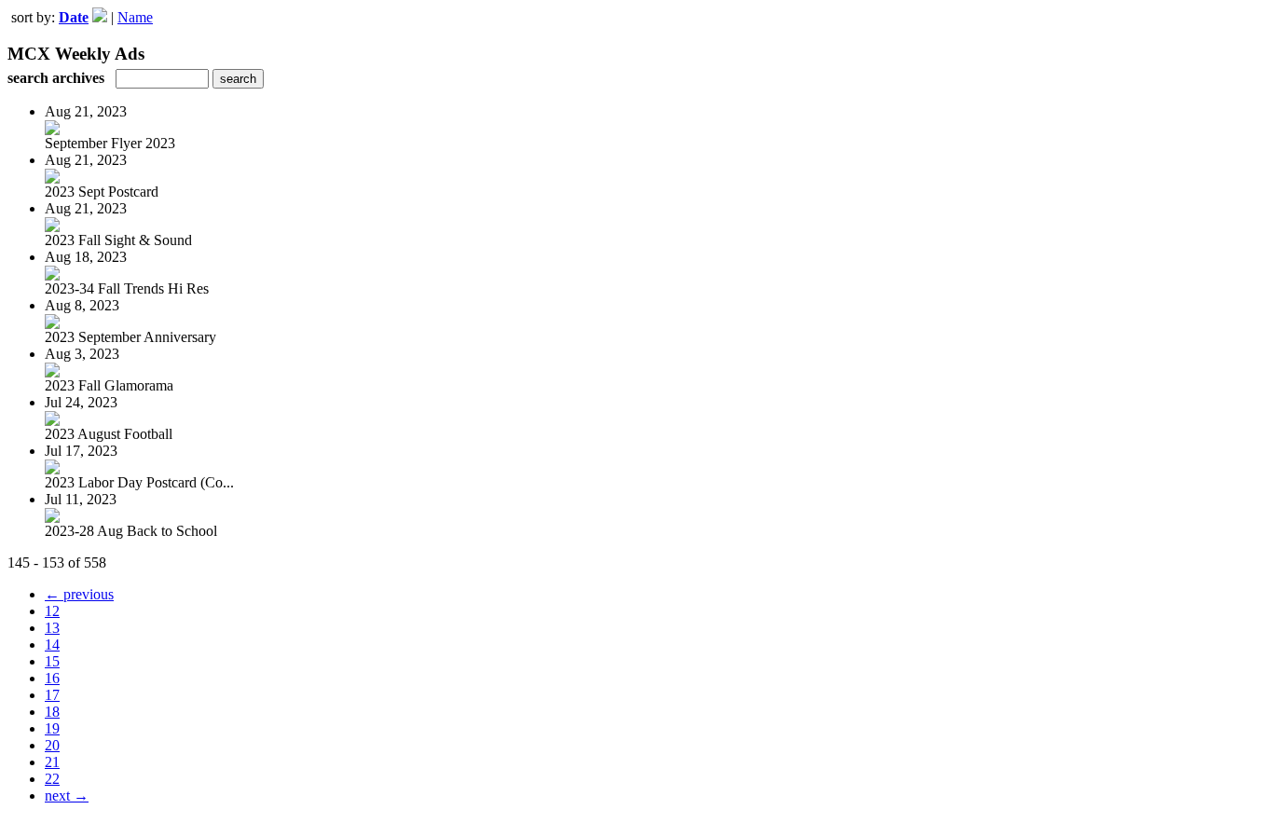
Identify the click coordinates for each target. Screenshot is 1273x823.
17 (52, 695)
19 (52, 728)
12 (52, 611)
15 (52, 661)
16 (52, 678)
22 (52, 779)
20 (52, 745)
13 (52, 628)
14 (52, 644)
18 (52, 712)
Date (74, 17)
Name (135, 17)
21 (52, 762)
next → (67, 795)
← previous (79, 594)
